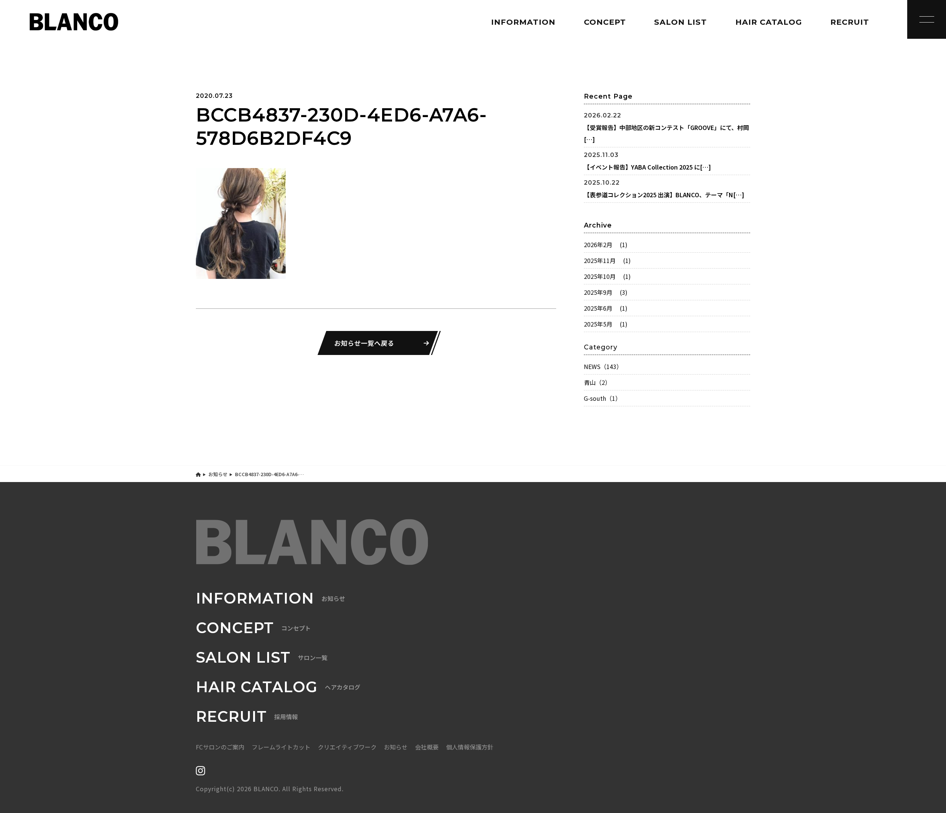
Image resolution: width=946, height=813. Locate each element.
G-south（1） (602, 398)
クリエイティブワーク (347, 746)
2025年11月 (607, 260)
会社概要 (427, 746)
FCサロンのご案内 (220, 746)
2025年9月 (605, 292)
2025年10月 (607, 276)
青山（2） (597, 382)
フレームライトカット (281, 746)
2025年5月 (605, 324)
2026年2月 (605, 244)
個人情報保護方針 (469, 746)
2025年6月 (605, 308)
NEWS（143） (603, 366)
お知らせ (218, 474)
